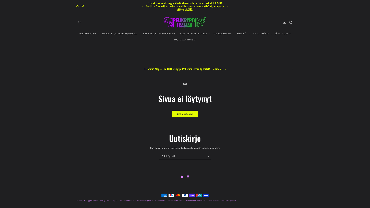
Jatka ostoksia (185, 114)
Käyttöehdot (160, 200)
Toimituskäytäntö (175, 200)
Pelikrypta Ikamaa (91, 201)
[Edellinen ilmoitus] (142, 6)
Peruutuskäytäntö (228, 200)
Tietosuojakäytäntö (145, 200)
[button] (80, 22)
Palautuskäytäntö (127, 200)
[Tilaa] (208, 156)
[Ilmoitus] (227, 6)
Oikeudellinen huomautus (195, 200)
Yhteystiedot (213, 200)
